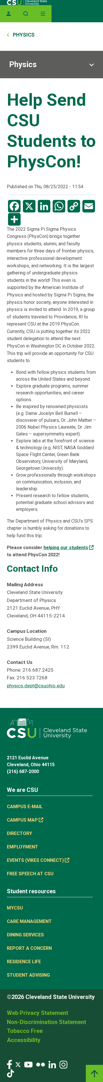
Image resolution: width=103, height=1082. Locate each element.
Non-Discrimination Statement (46, 1022)
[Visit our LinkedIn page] (52, 1064)
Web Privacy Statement (37, 1012)
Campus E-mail (25, 806)
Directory (19, 833)
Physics (23, 64)
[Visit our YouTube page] (28, 1064)
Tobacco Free (25, 1030)
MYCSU (15, 908)
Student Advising (28, 975)
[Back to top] (94, 1073)
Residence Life (24, 961)
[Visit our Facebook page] (9, 1064)
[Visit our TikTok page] (10, 1073)
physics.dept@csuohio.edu (36, 685)
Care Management (29, 921)
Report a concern (29, 948)
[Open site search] (25, 13)
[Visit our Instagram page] (64, 1064)
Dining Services (25, 935)
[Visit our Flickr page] (40, 1064)
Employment (22, 847)
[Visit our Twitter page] (18, 1064)
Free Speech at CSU (30, 873)
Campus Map (22, 820)
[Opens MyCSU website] (8, 13)
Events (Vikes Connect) (35, 860)
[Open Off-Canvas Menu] (43, 13)
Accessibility (23, 1040)
